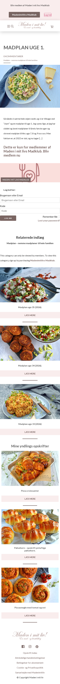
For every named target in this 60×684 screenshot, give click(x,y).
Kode (2, 206)
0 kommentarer (13, 56)
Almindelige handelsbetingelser (30, 657)
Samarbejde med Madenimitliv (30, 672)
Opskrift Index (30, 653)
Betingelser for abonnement (30, 662)
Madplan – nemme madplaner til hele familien (20, 60)
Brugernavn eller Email (11, 195)
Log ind (47, 14)
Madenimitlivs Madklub (42, 260)
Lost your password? (49, 220)
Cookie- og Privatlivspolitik (30, 667)
